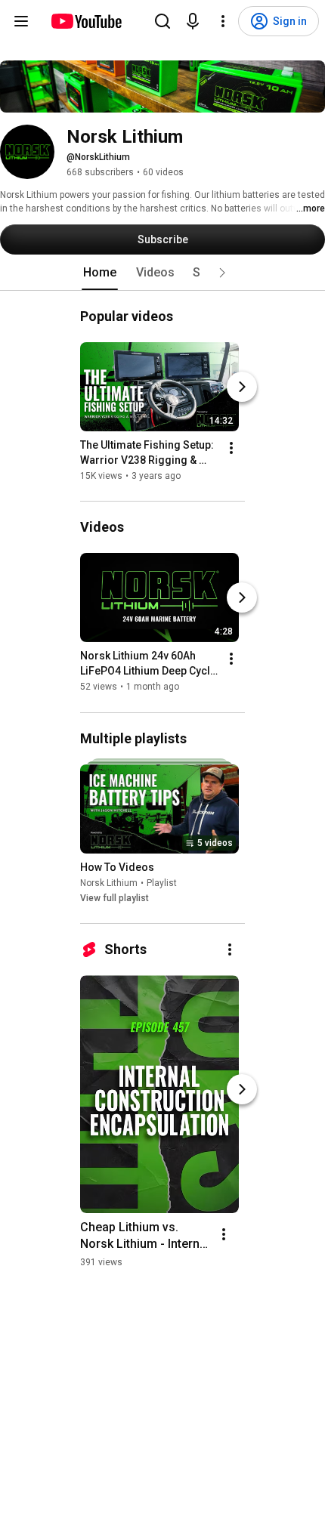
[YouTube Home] (85, 21)
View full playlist (114, 898)
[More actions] (231, 448)
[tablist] (162, 273)
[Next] (242, 387)
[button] (222, 273)
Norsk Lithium (109, 883)
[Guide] (21, 21)
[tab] (100, 273)
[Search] (162, 21)
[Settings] (223, 21)
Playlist (162, 883)
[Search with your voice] (193, 21)
